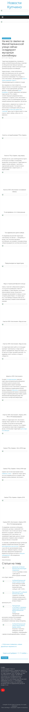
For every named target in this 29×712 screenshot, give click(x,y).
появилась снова (6, 473)
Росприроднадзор (12, 379)
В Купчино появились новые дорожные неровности (11, 645)
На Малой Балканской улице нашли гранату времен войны (18, 625)
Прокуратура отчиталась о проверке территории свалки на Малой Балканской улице (19, 609)
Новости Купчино (14, 4)
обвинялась (15, 390)
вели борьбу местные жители (10, 546)
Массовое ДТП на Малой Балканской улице (19, 592)
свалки (11, 58)
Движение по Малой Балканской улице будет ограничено (19, 568)
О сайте (3, 667)
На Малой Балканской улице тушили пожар (18, 581)
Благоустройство (6, 38)
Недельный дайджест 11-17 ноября (15, 653)
